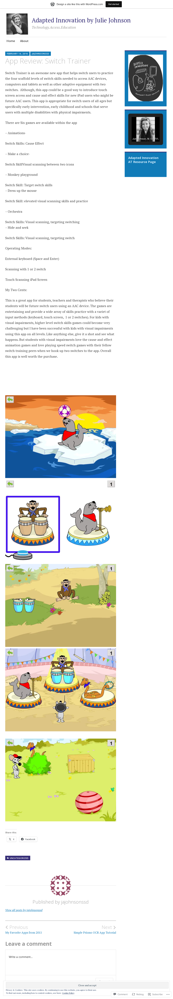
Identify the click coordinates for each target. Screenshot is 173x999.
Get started (113, 4)
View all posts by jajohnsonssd (23, 910)
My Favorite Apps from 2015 (23, 929)
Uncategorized (19, 858)
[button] (138, 132)
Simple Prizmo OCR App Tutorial (95, 929)
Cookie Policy (68, 993)
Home (10, 41)
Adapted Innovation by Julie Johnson (81, 20)
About (24, 41)
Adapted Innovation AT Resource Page (143, 160)
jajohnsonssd (40, 53)
